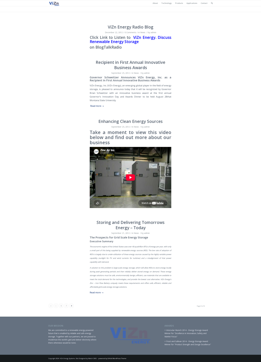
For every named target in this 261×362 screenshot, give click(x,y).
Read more (97, 105)
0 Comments (130, 32)
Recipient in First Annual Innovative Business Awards (130, 64)
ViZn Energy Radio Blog (130, 27)
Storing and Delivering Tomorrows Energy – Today (130, 225)
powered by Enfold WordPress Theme (112, 358)
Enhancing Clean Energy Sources (130, 121)
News (142, 32)
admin (153, 32)
